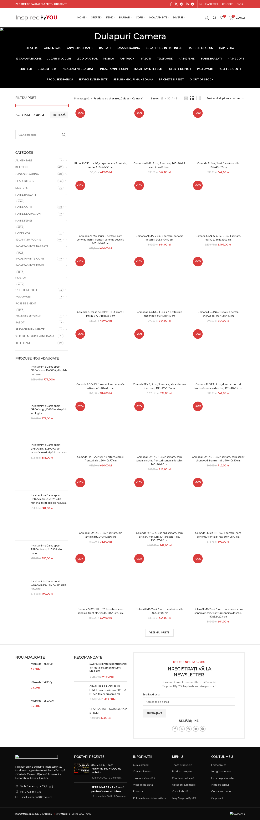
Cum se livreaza (142, 771)
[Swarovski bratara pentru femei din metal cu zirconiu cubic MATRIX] (80, 670)
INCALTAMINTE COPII (29, 258)
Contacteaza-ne (221, 791)
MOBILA (20, 277)
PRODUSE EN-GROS (28, 315)
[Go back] (89, 36)
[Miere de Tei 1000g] (21, 705)
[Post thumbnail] (81, 771)
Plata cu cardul (220, 784)
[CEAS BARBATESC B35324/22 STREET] (80, 713)
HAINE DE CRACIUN (28, 213)
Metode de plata (143, 784)
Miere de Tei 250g (42, 663)
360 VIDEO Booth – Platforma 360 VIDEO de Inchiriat (106, 768)
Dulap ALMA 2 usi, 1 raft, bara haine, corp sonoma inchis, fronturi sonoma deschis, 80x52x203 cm (218, 612)
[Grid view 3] (192, 98)
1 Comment (115, 777)
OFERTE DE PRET (26, 289)
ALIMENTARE (23, 160)
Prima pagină (81, 98)
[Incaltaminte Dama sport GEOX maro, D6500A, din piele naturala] (21, 381)
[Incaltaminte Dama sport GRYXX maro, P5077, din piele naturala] (21, 595)
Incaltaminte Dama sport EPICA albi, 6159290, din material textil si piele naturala (49, 448)
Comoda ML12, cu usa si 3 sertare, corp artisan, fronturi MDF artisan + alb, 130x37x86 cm (159, 536)
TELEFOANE (23, 343)
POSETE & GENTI (26, 303)
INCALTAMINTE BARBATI (31, 246)
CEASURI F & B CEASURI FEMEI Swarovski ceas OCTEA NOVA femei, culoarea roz (107, 690)
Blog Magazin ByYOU (184, 798)
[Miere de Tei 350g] (21, 686)
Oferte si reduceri (183, 778)
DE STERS (21, 187)
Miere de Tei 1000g (42, 700)
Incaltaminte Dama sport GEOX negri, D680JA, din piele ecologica (49, 409)
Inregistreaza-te (221, 771)
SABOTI (20, 322)
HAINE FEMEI (23, 220)
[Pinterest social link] (182, 4)
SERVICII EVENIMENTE (30, 329)
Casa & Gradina (181, 791)
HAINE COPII (23, 206)
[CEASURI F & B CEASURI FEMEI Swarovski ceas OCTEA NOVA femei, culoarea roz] (80, 692)
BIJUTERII (21, 167)
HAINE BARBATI (25, 194)
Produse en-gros (182, 771)
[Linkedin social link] (187, 4)
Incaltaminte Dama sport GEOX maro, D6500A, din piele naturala (49, 370)
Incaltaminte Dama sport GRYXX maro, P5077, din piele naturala (49, 584)
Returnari (138, 791)
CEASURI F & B (24, 181)
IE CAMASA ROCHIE (28, 239)
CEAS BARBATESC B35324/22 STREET (108, 710)
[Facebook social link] (171, 4)
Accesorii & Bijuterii (184, 784)
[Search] (214, 17)
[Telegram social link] (192, 4)
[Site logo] (36, 17)
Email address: (151, 694)
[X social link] (176, 4)
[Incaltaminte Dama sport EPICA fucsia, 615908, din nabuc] (21, 558)
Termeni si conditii (144, 778)
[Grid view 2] (186, 98)
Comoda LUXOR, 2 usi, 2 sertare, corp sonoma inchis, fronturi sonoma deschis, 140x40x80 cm (159, 460)
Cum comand (141, 764)
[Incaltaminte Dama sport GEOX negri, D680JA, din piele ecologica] (21, 420)
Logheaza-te (218, 764)
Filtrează (59, 114)
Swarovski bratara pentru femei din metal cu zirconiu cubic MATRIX (108, 667)
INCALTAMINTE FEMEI (29, 265)
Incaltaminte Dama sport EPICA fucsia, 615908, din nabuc (46, 549)
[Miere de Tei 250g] (21, 668)
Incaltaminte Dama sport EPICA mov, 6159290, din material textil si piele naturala (49, 498)
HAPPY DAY (22, 232)
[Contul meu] (207, 17)
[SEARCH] (63, 134)
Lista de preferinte (222, 778)
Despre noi (217, 798)
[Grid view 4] (198, 98)
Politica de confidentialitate (149, 798)
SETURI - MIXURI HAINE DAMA (34, 336)
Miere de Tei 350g (42, 682)
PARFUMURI (23, 296)
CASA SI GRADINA (27, 174)
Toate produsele (182, 764)
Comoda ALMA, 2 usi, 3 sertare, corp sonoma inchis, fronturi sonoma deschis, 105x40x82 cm (101, 239)
